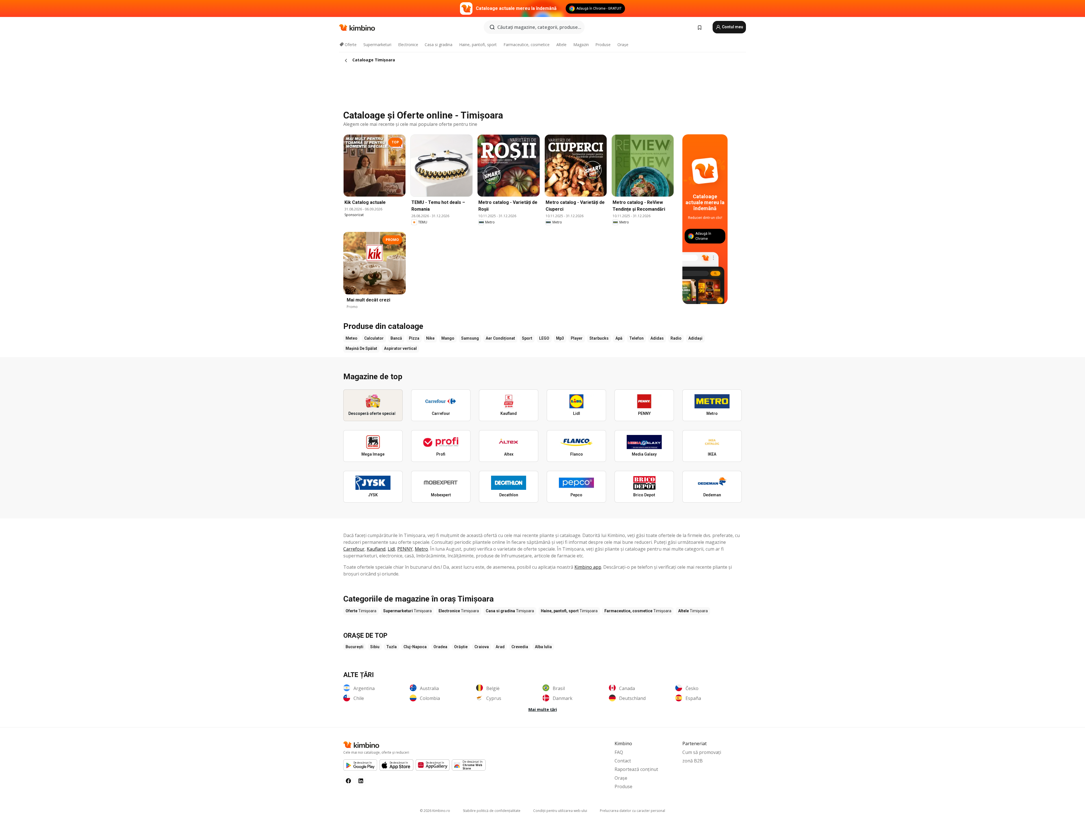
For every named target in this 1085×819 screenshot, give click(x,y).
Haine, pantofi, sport (478, 44)
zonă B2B (692, 761)
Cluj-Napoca (415, 647)
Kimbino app (587, 567)
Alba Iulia (543, 647)
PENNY (405, 549)
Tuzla (391, 647)
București (354, 647)
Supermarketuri (377, 44)
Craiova (481, 647)
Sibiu (374, 647)
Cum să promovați (701, 752)
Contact (623, 761)
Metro (421, 549)
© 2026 (435, 810)
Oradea (440, 647)
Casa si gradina (438, 44)
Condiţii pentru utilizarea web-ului (560, 810)
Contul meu (732, 27)
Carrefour (353, 549)
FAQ (619, 752)
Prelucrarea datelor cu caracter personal (632, 810)
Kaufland (376, 549)
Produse (603, 44)
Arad (500, 647)
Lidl (391, 549)
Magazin (581, 44)
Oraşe (622, 44)
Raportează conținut (636, 769)
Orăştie (461, 647)
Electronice (408, 44)
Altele (561, 44)
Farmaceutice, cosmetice (527, 44)
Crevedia (519, 647)
